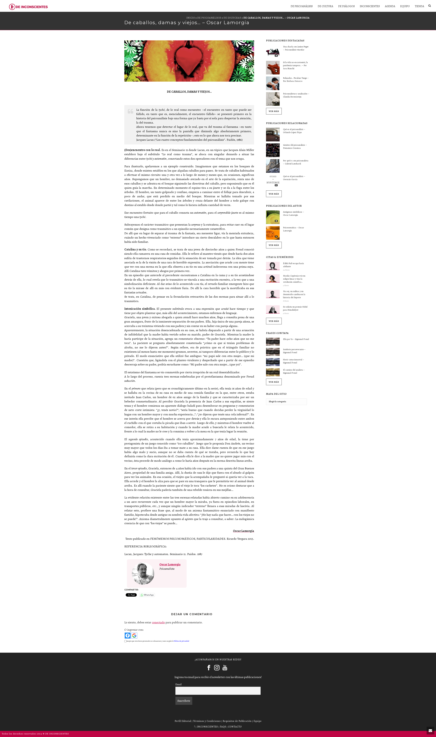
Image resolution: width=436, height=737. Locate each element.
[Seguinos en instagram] (217, 668)
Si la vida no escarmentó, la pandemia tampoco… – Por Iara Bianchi (295, 65)
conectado (158, 622)
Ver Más (274, 111)
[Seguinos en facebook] (209, 668)
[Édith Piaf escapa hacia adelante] (273, 266)
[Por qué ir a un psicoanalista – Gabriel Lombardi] (273, 166)
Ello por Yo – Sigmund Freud (296, 339)
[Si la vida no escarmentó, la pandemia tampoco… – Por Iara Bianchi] (273, 67)
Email (178, 684)
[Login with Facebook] (128, 636)
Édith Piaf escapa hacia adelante (293, 265)
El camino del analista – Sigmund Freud (294, 371)
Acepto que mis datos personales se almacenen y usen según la (158, 641)
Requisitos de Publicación (237, 721)
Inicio (190, 17)
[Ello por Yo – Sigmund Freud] (273, 342)
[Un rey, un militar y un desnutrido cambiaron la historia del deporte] (273, 294)
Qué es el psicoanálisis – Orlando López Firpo (294, 131)
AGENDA (390, 6)
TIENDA (419, 6)
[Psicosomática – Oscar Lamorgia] (273, 233)
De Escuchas (232, 17)
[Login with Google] (134, 636)
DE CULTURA (325, 6)
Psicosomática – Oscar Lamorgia (293, 229)
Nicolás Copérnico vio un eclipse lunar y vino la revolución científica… (294, 278)
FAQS (223, 726)
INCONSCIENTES (370, 6)
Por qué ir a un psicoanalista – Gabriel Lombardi (295, 162)
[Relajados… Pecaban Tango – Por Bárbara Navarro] (273, 83)
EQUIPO (405, 6)
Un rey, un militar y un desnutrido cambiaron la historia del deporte (294, 294)
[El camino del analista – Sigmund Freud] (273, 372)
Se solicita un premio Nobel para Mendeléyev (295, 308)
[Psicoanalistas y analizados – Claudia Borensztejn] (273, 99)
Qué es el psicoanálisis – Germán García (294, 178)
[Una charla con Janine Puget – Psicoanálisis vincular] (273, 52)
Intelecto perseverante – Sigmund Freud (294, 351)
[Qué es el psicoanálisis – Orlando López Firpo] (273, 134)
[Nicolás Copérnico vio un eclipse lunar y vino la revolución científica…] (273, 278)
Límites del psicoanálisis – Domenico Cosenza (295, 146)
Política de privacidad (181, 641)
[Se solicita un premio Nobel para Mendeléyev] (273, 309)
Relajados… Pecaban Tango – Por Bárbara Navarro (296, 79)
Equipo (257, 721)
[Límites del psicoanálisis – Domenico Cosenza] (273, 150)
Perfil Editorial (183, 721)
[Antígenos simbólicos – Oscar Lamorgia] (273, 217)
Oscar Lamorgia (170, 564)
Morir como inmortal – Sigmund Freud (293, 361)
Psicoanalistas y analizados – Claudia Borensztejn (296, 95)
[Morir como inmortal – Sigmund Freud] (273, 362)
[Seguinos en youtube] (225, 668)
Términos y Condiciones (207, 721)
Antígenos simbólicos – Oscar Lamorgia (293, 213)
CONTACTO (235, 726)
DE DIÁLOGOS (346, 6)
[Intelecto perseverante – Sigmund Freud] (273, 352)
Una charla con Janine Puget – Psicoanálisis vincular (295, 48)
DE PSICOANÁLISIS (302, 6)
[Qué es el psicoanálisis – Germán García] (273, 181)
